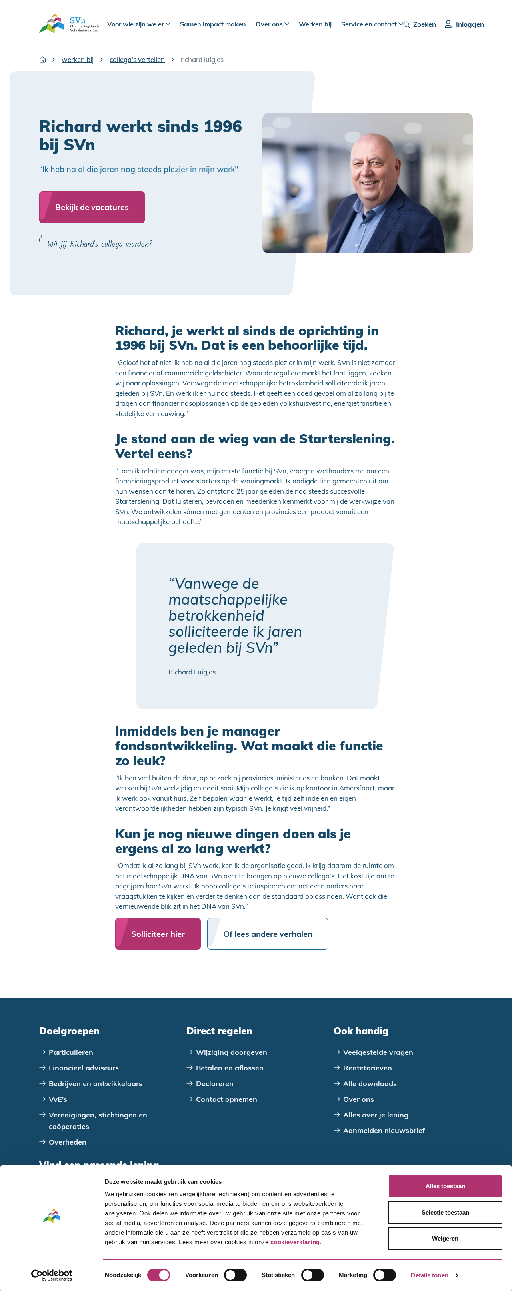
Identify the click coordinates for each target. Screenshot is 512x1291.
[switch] (235, 1275)
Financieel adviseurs (84, 1067)
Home (42, 59)
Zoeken (424, 24)
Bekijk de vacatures (92, 207)
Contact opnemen (226, 1099)
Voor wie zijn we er (136, 24)
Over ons (270, 24)
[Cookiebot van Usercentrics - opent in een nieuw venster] (52, 1275)
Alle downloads (370, 1083)
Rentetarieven (367, 1067)
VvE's (58, 1099)
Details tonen (429, 1275)
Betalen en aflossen (230, 1067)
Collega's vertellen (137, 59)
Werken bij (315, 24)
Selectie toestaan (445, 1212)
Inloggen (470, 24)
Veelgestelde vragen (378, 1052)
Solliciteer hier (158, 934)
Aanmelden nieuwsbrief (384, 1130)
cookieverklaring (295, 1242)
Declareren (215, 1083)
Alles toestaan (445, 1186)
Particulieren (71, 1052)
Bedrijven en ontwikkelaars (95, 1083)
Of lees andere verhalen (267, 934)
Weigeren (445, 1238)
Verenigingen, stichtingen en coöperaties (98, 1120)
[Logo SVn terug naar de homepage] (69, 24)
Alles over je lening (375, 1114)
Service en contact (369, 24)
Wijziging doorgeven (231, 1052)
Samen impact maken (213, 24)
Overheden (67, 1142)
